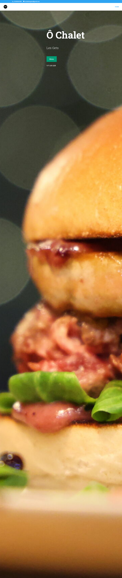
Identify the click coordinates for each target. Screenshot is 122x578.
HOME (117, 7)
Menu (51, 59)
